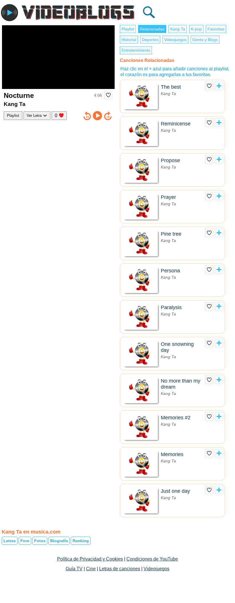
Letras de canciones (119, 568)
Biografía (59, 540)
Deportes (150, 39)
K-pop (196, 29)
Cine (91, 568)
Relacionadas (152, 29)
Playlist (13, 115)
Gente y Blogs (205, 39)
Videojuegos (175, 39)
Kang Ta (177, 29)
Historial (129, 39)
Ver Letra (35, 115)
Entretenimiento (136, 50)
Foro (25, 540)
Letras (9, 540)
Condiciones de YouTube (152, 559)
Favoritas (215, 29)
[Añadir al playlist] (219, 86)
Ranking (81, 540)
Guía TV (74, 568)
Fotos (40, 540)
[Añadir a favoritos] (108, 95)
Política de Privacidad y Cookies (90, 559)
